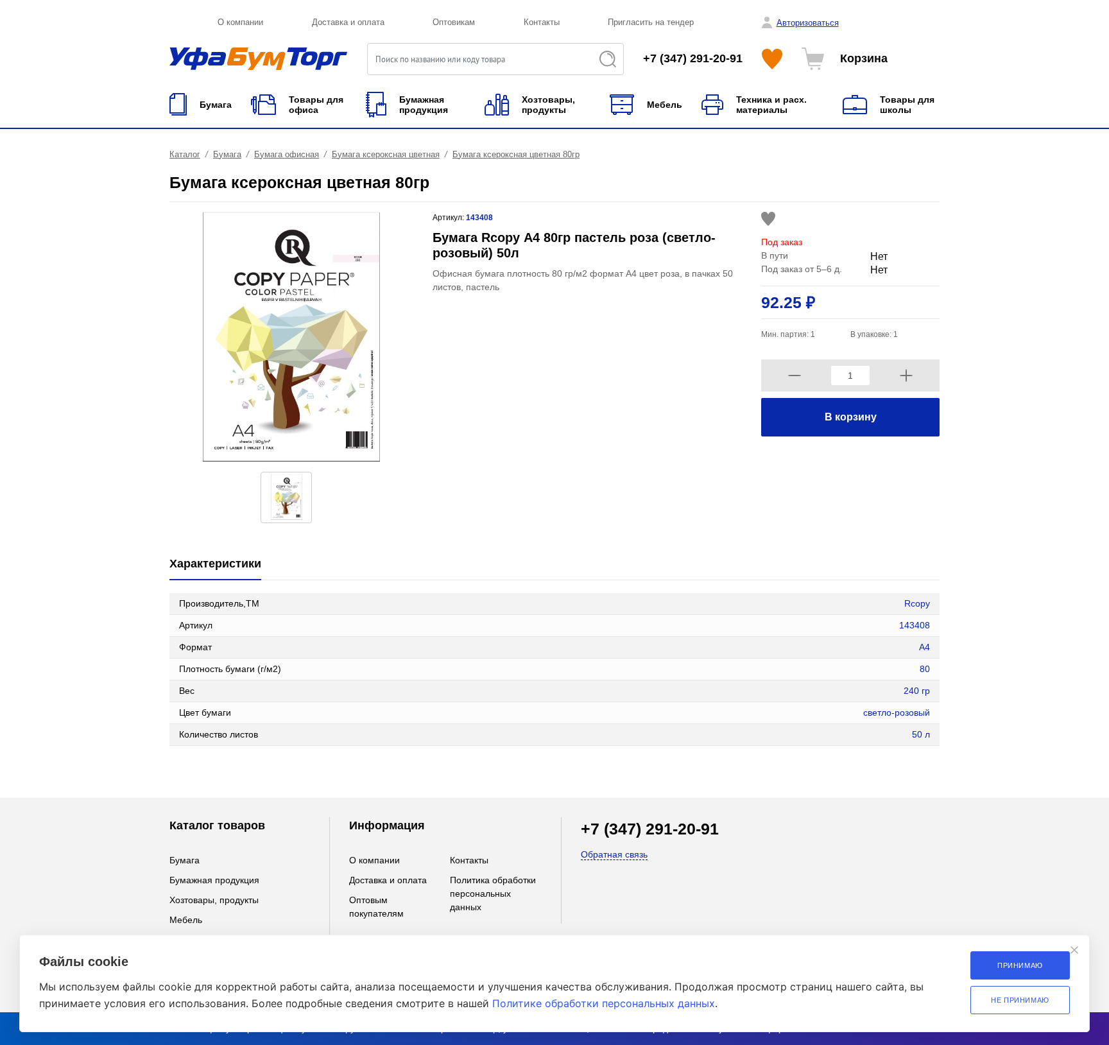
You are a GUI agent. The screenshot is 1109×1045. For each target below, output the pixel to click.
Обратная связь (614, 854)
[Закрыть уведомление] (1074, 950)
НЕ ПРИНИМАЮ (1020, 1000)
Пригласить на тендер (651, 22)
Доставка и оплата (348, 22)
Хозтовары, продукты (214, 900)
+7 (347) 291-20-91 (693, 58)
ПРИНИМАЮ (1020, 965)
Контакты (542, 22)
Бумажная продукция (214, 880)
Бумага (227, 154)
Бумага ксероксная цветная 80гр (516, 154)
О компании (240, 22)
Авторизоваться (808, 23)
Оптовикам (454, 22)
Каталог (184, 154)
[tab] (215, 564)
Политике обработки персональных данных (603, 1003)
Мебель (185, 920)
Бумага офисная (286, 154)
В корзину (851, 416)
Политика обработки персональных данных (493, 893)
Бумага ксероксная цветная (386, 154)
